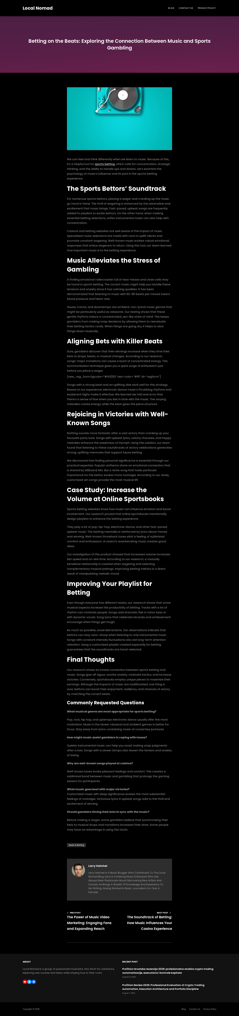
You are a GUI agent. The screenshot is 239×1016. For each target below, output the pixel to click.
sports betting (105, 164)
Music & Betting (76, 845)
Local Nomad (38, 8)
